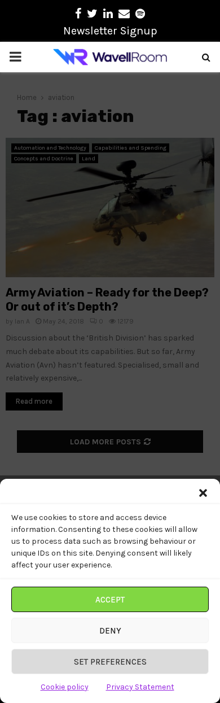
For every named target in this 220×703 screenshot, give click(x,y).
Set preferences (110, 662)
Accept (110, 600)
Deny (110, 631)
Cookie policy (65, 687)
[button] (203, 493)
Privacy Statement (140, 687)
